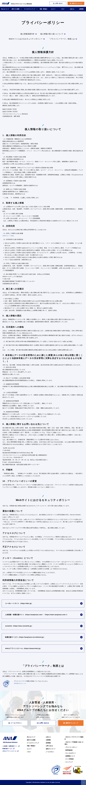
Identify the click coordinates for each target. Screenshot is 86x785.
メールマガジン (16, 723)
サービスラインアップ (29, 9)
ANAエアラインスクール (9, 751)
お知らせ (72, 9)
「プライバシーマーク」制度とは (61, 39)
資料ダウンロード (77, 3)
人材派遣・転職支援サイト (10, 746)
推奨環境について (70, 756)
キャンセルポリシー (71, 753)
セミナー (53, 9)
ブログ (62, 9)
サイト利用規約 (70, 759)
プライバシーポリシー (71, 747)
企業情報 (81, 9)
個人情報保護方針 (27, 34)
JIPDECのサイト (19, 683)
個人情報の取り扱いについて (51, 34)
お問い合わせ (59, 3)
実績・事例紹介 (43, 9)
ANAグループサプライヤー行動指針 (74, 738)
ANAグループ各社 (8, 235)
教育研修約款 (69, 750)
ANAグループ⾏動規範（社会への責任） (74, 743)
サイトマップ (69, 762)
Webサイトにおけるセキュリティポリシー (25, 39)
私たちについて (5, 9)
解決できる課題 (15, 9)
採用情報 (48, 743)
